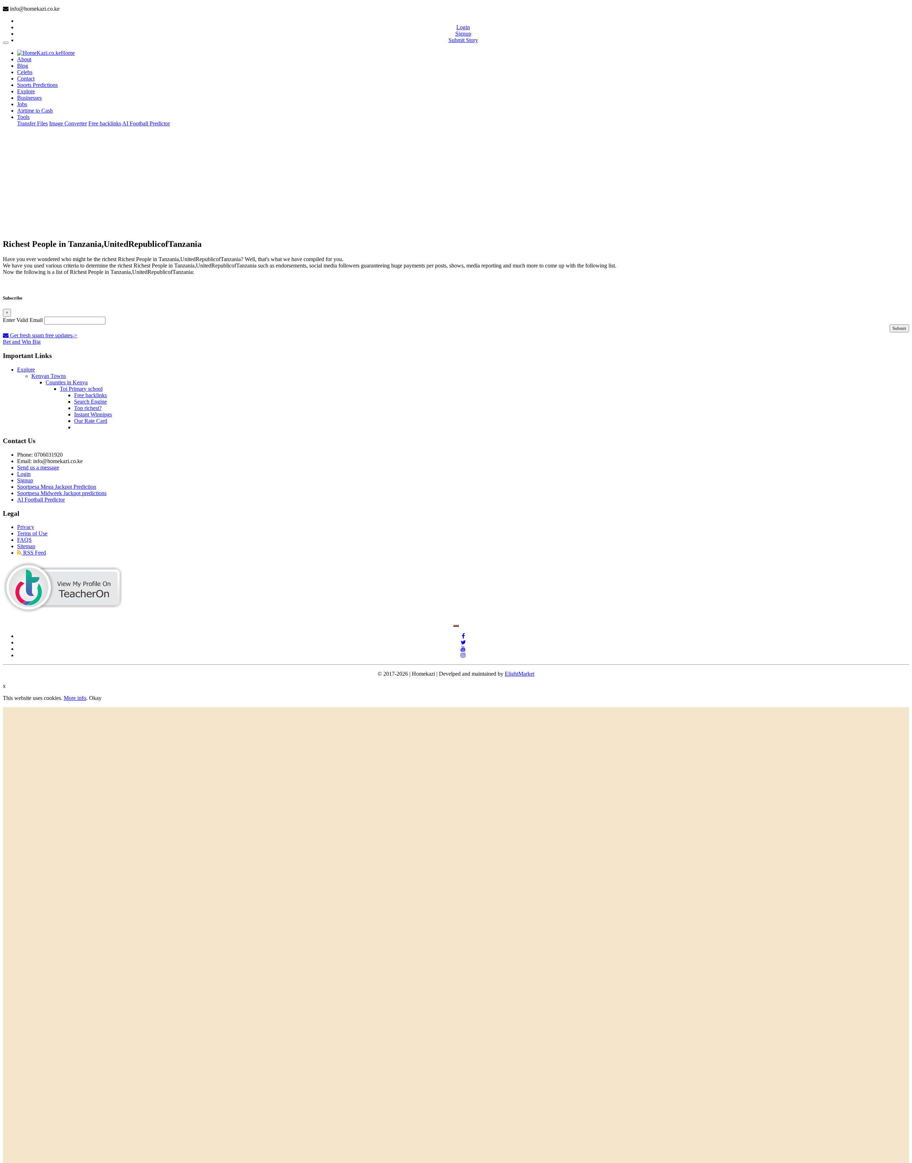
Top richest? (88, 408)
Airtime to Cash (35, 111)
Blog (22, 66)
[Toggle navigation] (6, 43)
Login (463, 27)
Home (68, 53)
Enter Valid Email (23, 320)
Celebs (24, 72)
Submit (899, 328)
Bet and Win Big (22, 342)
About (24, 59)
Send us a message (38, 467)
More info (75, 698)
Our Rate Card (90, 421)
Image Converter (68, 123)
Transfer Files (32, 123)
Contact (26, 79)
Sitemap (26, 546)
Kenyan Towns (48, 376)
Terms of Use (32, 533)
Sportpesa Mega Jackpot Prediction (56, 487)
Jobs (22, 104)
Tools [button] (23, 117)
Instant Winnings (93, 414)
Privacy (25, 527)
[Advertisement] (456, 182)
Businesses (29, 98)
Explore (26, 91)
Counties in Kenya (67, 382)
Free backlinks (104, 123)
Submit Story (463, 40)
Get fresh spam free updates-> (43, 335)
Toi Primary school (81, 389)
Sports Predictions (37, 85)
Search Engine (90, 402)
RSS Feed (34, 553)
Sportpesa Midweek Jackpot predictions (62, 493)
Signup (463, 34)
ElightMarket (519, 674)
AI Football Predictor (146, 123)
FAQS (24, 540)
